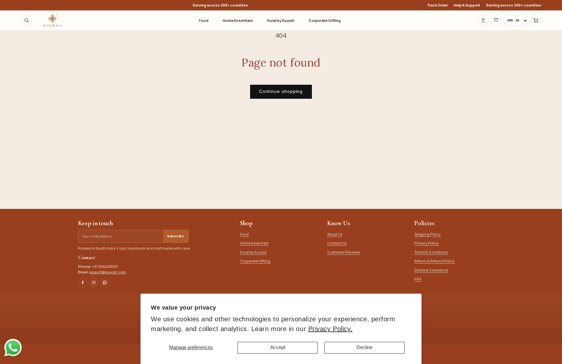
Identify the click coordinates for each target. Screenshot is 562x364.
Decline (364, 347)
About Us (334, 234)
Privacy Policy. (330, 328)
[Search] (26, 20)
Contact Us (337, 242)
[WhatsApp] (104, 282)
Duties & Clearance (431, 270)
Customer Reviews (343, 252)
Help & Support (467, 5)
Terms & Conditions (431, 252)
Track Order (437, 5)
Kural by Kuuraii (280, 20)
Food (203, 20)
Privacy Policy (426, 242)
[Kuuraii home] (52, 20)
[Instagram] (93, 282)
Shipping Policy (427, 234)
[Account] (482, 20)
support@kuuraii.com (107, 271)
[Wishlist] (496, 20)
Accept (277, 347)
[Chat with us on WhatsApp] (13, 355)
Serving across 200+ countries (513, 5)
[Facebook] (82, 282)
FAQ (417, 278)
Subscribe (175, 236)
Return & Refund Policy (434, 260)
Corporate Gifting (325, 20)
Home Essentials (238, 20)
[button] (535, 20)
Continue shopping (281, 91)
